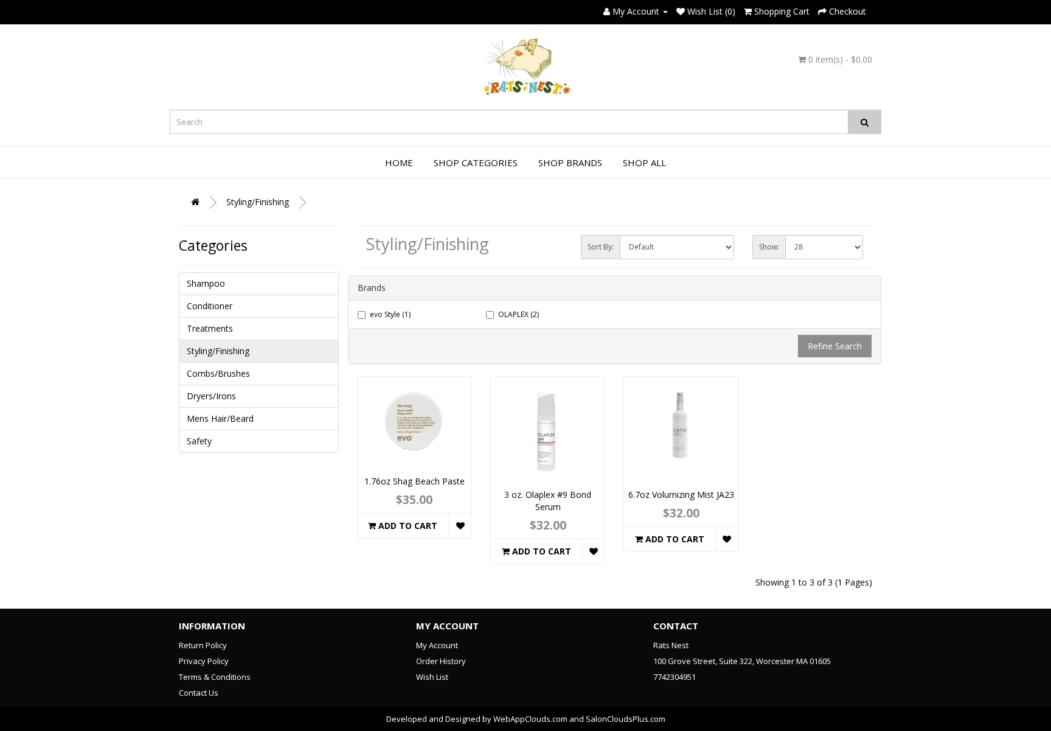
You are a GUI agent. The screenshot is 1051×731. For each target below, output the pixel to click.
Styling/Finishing (257, 202)
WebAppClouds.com (530, 718)
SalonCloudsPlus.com (625, 718)
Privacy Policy (204, 661)
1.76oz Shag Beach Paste (414, 481)
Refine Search (835, 346)
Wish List (432, 676)
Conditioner (209, 306)
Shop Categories (476, 162)
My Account (437, 645)
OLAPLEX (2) (518, 314)
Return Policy (203, 645)
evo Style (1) (390, 314)
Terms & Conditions (215, 676)
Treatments (210, 328)
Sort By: (601, 247)
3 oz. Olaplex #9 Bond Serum (547, 500)
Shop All (644, 162)
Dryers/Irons (211, 396)
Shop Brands (570, 162)
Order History (441, 661)
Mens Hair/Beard (220, 418)
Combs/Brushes (218, 373)
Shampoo (206, 283)
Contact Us (198, 692)
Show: (769, 247)
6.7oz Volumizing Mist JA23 (681, 494)
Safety (199, 441)
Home (399, 162)
